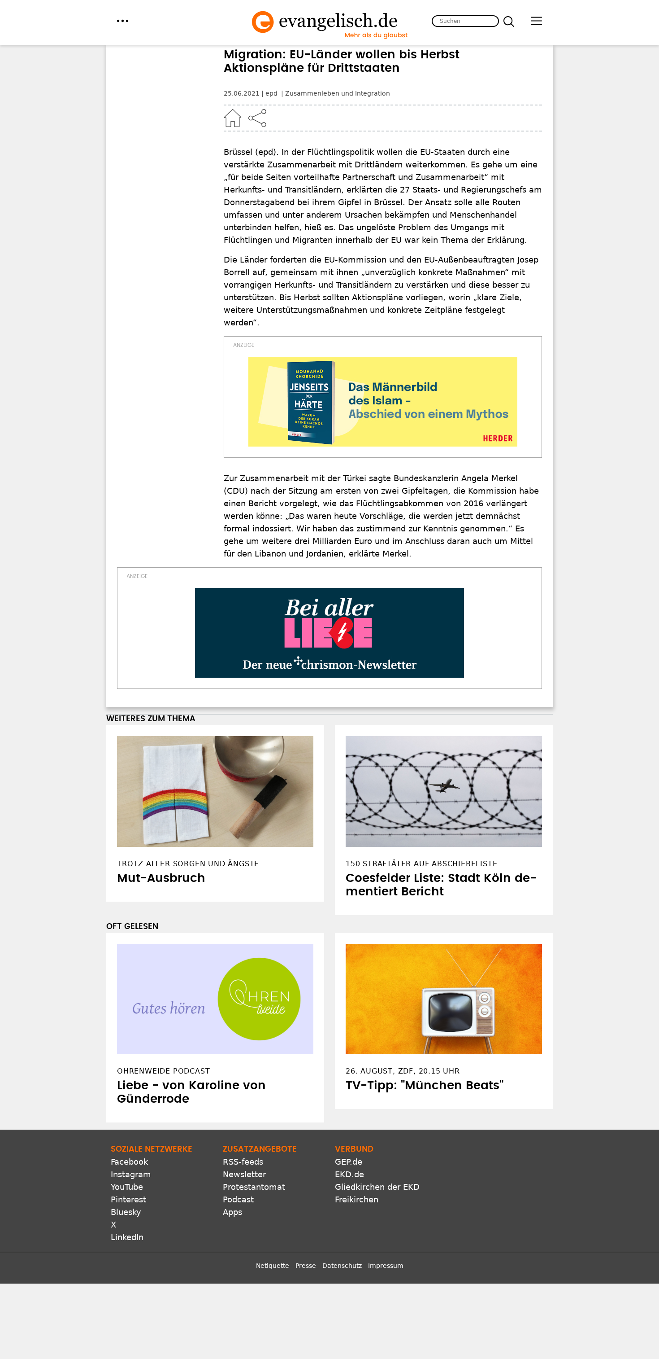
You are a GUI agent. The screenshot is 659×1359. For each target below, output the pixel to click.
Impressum (385, 1265)
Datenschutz (342, 1265)
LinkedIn (127, 1237)
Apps (232, 1212)
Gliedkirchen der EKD (377, 1187)
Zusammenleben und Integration (337, 93)
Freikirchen (356, 1199)
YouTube (127, 1187)
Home (233, 118)
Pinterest (128, 1199)
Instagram (131, 1174)
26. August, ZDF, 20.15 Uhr (403, 1071)
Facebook (129, 1161)
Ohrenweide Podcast (163, 1071)
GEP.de (348, 1161)
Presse (305, 1265)
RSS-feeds (243, 1161)
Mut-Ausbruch (161, 878)
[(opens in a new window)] (382, 402)
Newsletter (244, 1174)
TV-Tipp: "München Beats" (424, 1086)
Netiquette (272, 1265)
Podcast (238, 1199)
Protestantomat (254, 1187)
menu (122, 20)
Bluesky (126, 1212)
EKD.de (349, 1174)
